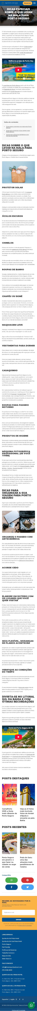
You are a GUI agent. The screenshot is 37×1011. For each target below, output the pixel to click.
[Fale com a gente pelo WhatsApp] (31, 1005)
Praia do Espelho (25, 466)
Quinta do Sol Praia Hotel (10, 938)
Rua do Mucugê (17, 468)
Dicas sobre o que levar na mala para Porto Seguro (19, 127)
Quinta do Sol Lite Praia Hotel (21, 756)
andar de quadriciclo (26, 52)
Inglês (12, 999)
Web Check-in (6, 958)
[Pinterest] (27, 880)
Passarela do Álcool (9, 89)
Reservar (27, 3)
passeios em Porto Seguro (19, 249)
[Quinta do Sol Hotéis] (9, 3)
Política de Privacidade (25, 925)
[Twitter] (27, 887)
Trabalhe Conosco (8, 953)
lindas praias (28, 46)
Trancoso (13, 394)
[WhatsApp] (11, 880)
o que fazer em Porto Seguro (11, 85)
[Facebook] (11, 887)
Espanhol (5, 999)
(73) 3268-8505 (7, 970)
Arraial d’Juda (22, 394)
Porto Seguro (6, 944)
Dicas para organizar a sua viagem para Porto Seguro (18, 131)
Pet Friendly (6, 947)
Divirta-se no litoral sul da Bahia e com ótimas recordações (17, 135)
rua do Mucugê (15, 91)
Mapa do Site (6, 956)
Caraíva (9, 468)
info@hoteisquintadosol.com (12, 967)
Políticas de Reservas (9, 950)
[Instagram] (16, 999)
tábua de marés (23, 687)
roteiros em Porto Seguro (26, 560)
